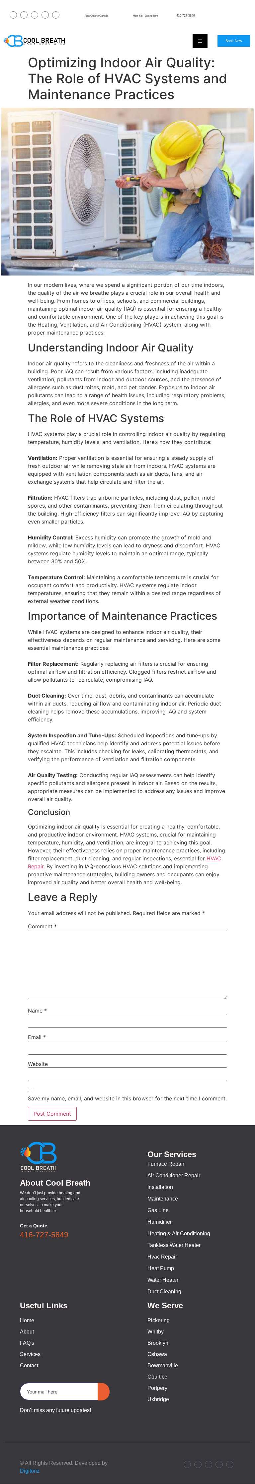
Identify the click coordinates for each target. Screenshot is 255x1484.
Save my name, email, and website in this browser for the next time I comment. (127, 1098)
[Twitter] (45, 15)
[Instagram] (24, 15)
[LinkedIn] (34, 15)
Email (37, 1037)
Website (38, 1064)
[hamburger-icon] (200, 41)
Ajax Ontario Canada (96, 15)
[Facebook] (13, 15)
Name (37, 1010)
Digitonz (30, 1471)
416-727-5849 (185, 15)
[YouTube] (55, 15)
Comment (42, 926)
